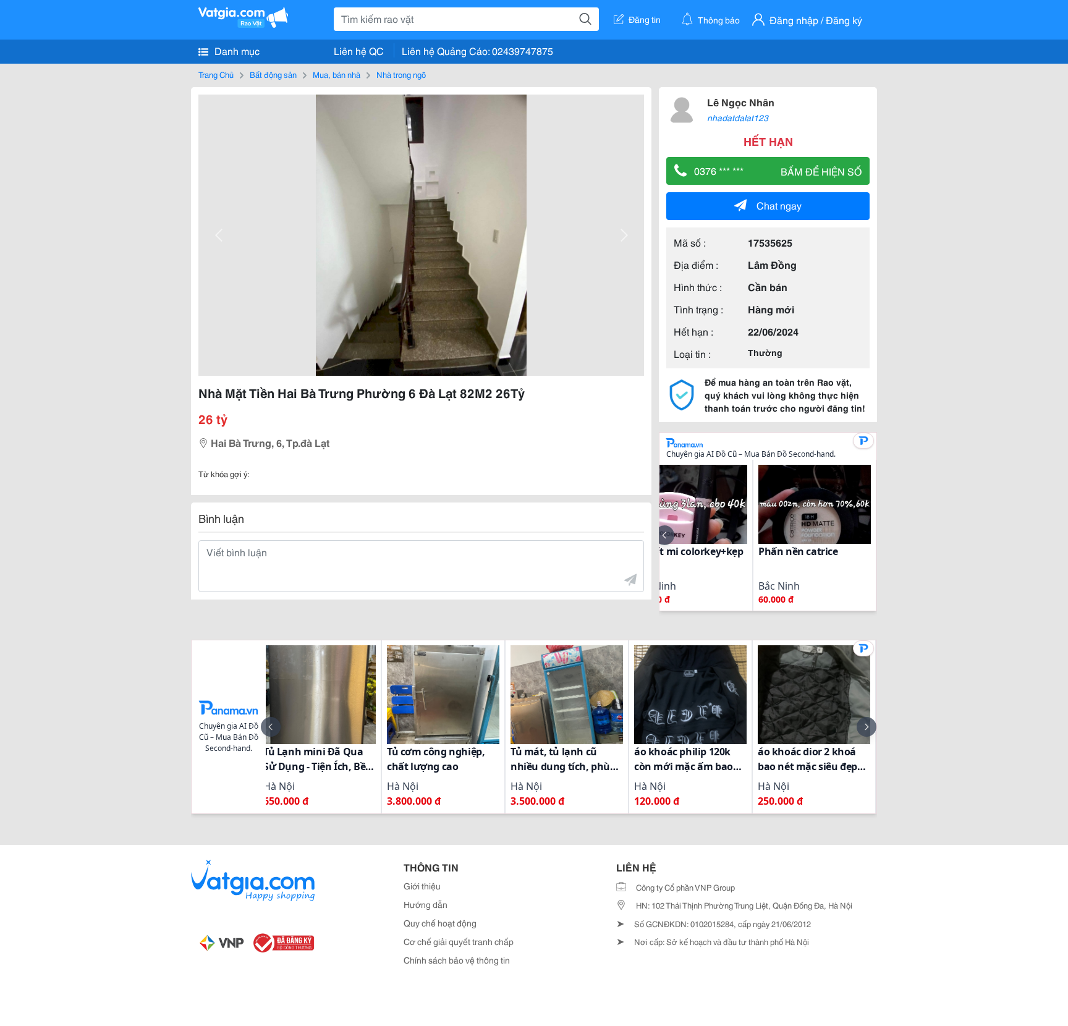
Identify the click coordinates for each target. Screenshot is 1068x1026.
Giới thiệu (422, 886)
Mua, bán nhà (336, 74)
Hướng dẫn (425, 904)
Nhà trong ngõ (401, 74)
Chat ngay (779, 205)
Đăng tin (645, 19)
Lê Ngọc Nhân (740, 102)
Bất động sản (273, 74)
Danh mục (236, 50)
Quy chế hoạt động (440, 923)
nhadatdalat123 (737, 117)
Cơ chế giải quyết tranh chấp (459, 941)
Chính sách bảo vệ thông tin (457, 960)
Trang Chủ (216, 74)
